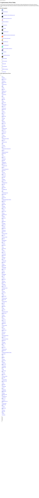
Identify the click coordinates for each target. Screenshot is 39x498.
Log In (1, 216)
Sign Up (2, 216)
